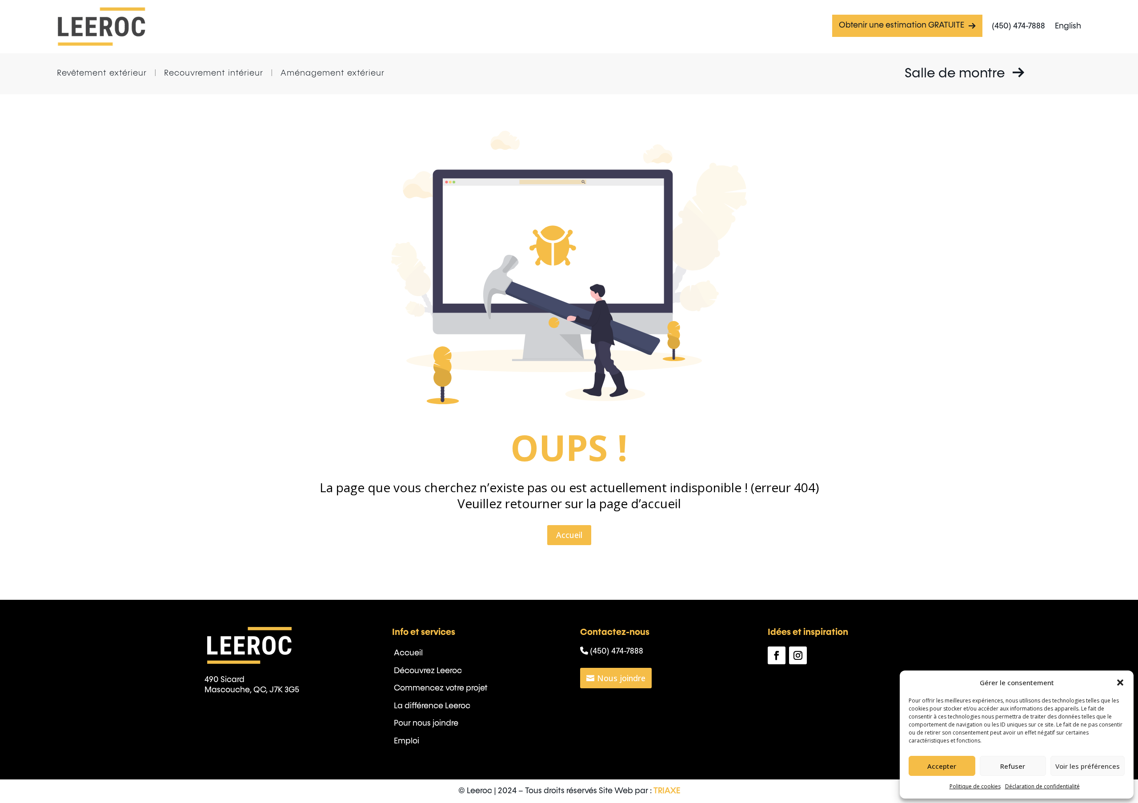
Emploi (406, 741)
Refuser (1012, 766)
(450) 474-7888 (1018, 26)
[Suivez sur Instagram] (798, 655)
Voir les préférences (1087, 766)
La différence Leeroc (432, 706)
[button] (1120, 682)
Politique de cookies (975, 786)
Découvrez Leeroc (428, 671)
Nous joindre (621, 678)
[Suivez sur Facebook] (776, 655)
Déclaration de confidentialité (1042, 786)
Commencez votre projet (441, 688)
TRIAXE (666, 791)
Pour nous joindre (426, 723)
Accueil (569, 535)
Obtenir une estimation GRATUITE (901, 25)
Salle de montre (956, 73)
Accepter (941, 766)
